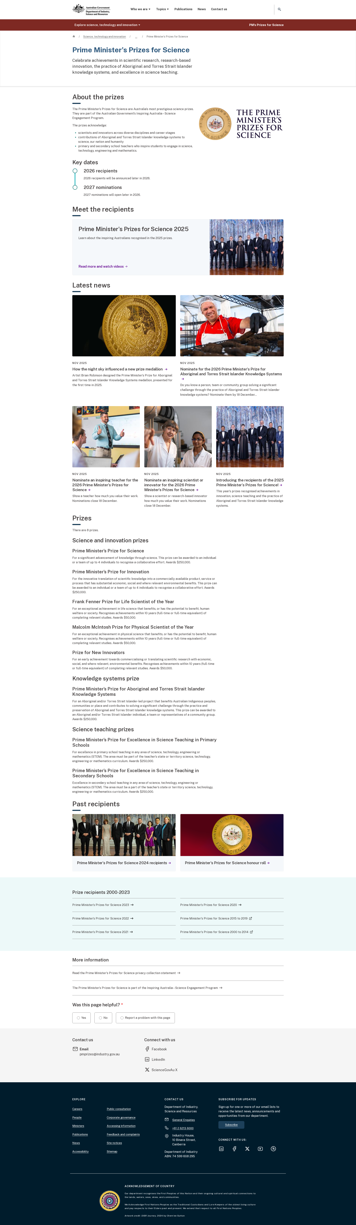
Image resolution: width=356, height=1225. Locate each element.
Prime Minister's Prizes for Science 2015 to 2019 (216, 918)
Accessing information (121, 1125)
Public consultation (119, 1108)
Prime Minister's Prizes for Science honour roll (225, 862)
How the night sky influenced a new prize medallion (118, 369)
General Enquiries (183, 1119)
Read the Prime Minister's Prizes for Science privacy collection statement (124, 973)
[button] (279, 9)
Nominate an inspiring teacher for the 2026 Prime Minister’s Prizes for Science (105, 485)
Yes (83, 1018)
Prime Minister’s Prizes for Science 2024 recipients (122, 862)
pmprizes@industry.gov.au (100, 1054)
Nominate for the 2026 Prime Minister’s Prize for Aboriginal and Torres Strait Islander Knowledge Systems (231, 371)
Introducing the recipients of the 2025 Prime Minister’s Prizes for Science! (250, 482)
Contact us (219, 9)
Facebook (162, 1049)
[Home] (91, 6)
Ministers (78, 1125)
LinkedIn (161, 1059)
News (202, 9)
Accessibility (80, 1151)
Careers (77, 1108)
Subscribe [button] (231, 1124)
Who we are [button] (139, 9)
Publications (183, 9)
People (77, 1117)
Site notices (114, 1142)
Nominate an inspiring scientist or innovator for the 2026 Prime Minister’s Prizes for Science (173, 485)
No (105, 1018)
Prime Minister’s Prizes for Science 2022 (100, 918)
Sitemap (112, 1151)
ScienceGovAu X (164, 1070)
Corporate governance (121, 1117)
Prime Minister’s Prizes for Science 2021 (100, 932)
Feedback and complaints (123, 1134)
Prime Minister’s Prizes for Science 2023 (100, 905)
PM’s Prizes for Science (266, 25)
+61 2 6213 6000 (183, 1128)
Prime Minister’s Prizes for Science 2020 (208, 905)
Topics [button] (161, 9)
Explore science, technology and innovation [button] (106, 25)
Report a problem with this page (147, 1018)
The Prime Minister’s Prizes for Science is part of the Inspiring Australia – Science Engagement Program (145, 988)
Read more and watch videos (101, 266)
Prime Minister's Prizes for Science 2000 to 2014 (216, 932)
